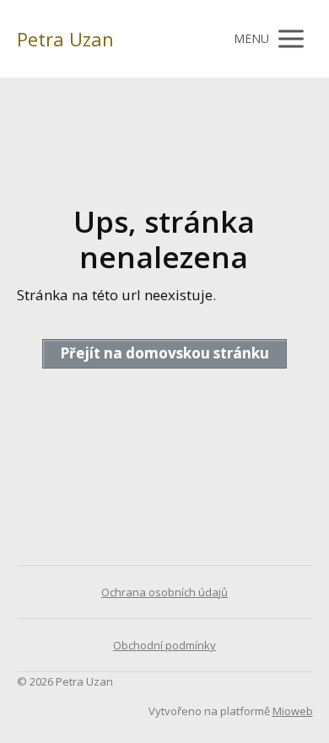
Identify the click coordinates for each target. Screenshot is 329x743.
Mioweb (292, 711)
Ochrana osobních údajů (164, 592)
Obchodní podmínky (164, 645)
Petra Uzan (65, 39)
